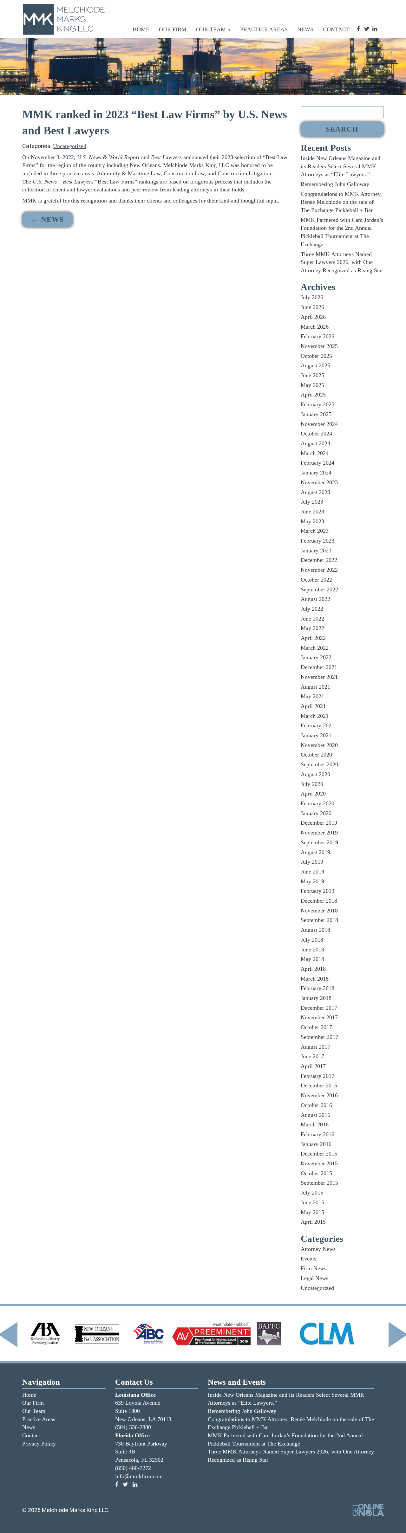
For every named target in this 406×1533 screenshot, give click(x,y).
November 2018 (319, 910)
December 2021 (319, 667)
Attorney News (318, 1249)
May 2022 (312, 628)
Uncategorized (69, 146)
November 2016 (319, 1095)
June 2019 (312, 871)
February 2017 (317, 1076)
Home (141, 29)
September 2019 (319, 842)
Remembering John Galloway (335, 184)
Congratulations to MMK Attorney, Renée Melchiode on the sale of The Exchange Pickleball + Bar (341, 202)
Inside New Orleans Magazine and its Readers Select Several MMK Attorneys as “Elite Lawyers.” (340, 166)
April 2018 (313, 969)
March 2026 (315, 327)
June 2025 (312, 375)
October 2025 (316, 356)
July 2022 (312, 609)
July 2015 (312, 1192)
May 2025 (312, 385)
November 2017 (319, 1017)
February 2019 (317, 891)
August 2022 (315, 599)
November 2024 (319, 424)
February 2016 (317, 1134)
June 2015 (312, 1202)
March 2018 (315, 979)
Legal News (314, 1278)
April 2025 (313, 394)
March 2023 (315, 531)
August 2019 (315, 852)
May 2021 (312, 696)
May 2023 (312, 521)
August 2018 (315, 930)
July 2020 (312, 784)
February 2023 (317, 541)
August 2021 (315, 687)
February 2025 (317, 404)
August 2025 (315, 365)
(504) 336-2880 (133, 1427)
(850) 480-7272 (133, 1468)
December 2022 (319, 560)
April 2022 (313, 638)
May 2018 (312, 959)
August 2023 (315, 492)
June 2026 (312, 307)
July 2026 (312, 297)
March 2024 (315, 453)
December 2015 (319, 1153)
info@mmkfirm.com (139, 1476)
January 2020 (316, 813)
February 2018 (317, 988)
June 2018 (312, 949)
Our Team (211, 29)
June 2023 (312, 511)
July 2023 (312, 502)
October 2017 (316, 1027)
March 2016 (315, 1124)
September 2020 (319, 764)
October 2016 (316, 1105)
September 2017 (319, 1037)
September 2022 (319, 589)
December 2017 (319, 1008)
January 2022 (316, 657)
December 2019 (319, 823)
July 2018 (312, 940)
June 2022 (312, 618)
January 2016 (316, 1144)
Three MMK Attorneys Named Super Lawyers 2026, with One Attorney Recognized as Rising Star (342, 262)
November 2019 (319, 832)
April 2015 (313, 1222)
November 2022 (319, 570)
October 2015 (316, 1173)
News (305, 29)
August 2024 (315, 443)
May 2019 (312, 881)
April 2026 (313, 317)
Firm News (313, 1268)
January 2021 (316, 735)
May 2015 (312, 1212)
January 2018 (316, 998)
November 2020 (319, 745)
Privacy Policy (39, 1443)
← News (47, 219)
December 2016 (319, 1085)
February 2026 (317, 336)
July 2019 (312, 862)
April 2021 (313, 706)
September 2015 (319, 1183)
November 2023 (319, 482)
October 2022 (316, 579)
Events (308, 1258)
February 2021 (317, 725)
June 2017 (312, 1056)
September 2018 (319, 920)
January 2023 (316, 550)
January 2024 (316, 472)
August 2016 (315, 1115)
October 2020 (316, 754)
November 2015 (319, 1163)
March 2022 (315, 648)
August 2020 (315, 774)
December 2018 (319, 901)
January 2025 (316, 414)
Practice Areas (264, 29)
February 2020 (317, 803)
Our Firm (173, 29)
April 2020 (313, 793)
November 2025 (319, 346)
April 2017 (313, 1066)
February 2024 (317, 463)
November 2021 (319, 677)
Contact (336, 29)
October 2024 (316, 433)
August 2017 (315, 1047)
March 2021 (315, 716)
